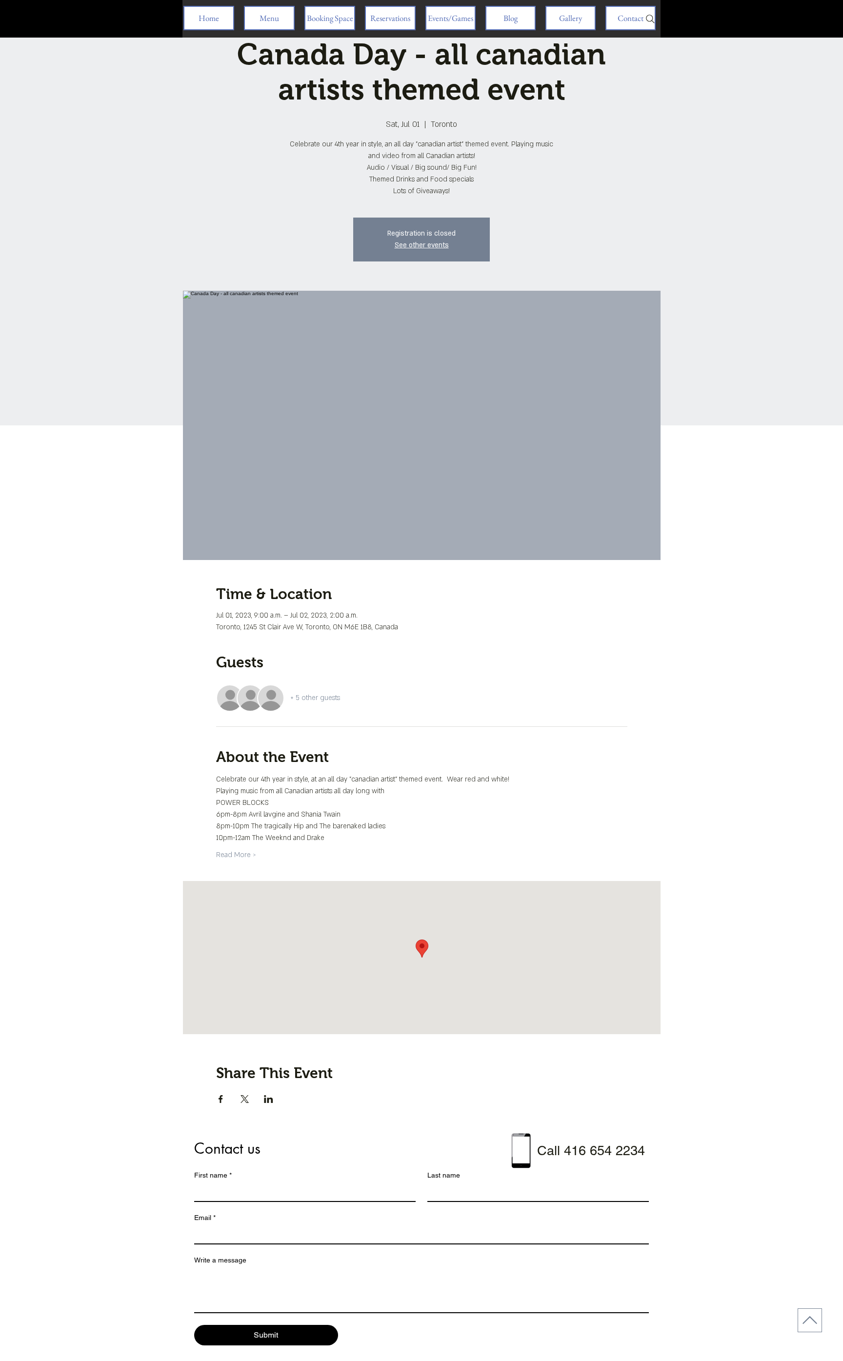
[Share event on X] (244, 1099)
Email (205, 1217)
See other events (422, 245)
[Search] (650, 19)
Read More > (236, 855)
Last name (443, 1175)
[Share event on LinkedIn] (268, 1099)
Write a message (220, 1260)
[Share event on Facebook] (220, 1099)
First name (213, 1175)
